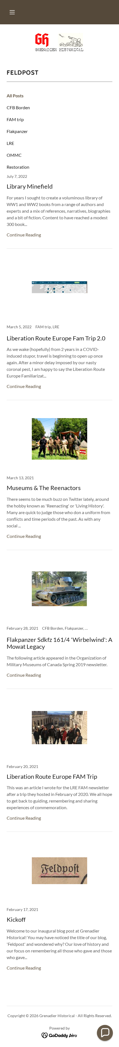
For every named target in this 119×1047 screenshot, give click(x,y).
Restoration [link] (18, 167)
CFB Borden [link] (18, 107)
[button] (12, 12)
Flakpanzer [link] (17, 131)
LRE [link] (10, 143)
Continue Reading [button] (24, 234)
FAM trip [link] (15, 119)
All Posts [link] (15, 95)
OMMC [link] (14, 155)
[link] (60, 42)
